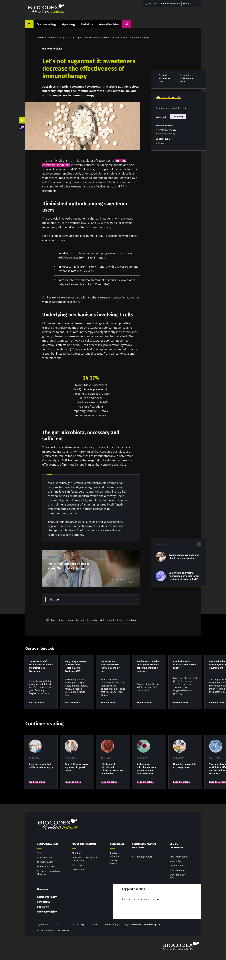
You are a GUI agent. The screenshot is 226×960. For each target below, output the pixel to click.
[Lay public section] (126, 24)
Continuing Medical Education (144, 845)
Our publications (47, 843)
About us (76, 852)
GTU (56, 924)
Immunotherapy (76, 620)
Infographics (176, 861)
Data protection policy (74, 924)
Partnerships (78, 869)
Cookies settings (111, 924)
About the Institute (170, 3)
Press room (77, 864)
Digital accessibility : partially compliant (143, 924)
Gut (102, 620)
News (161, 143)
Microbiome (131, 620)
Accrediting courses (142, 856)
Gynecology (68, 24)
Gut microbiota (114, 620)
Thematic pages (45, 861)
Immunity (92, 620)
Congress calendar (115, 854)
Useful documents (176, 845)
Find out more (36, 702)
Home (41, 37)
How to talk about (179, 856)
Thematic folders (45, 866)
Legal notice (42, 924)
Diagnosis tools (177, 865)
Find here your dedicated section (141, 899)
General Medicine (109, 24)
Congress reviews (115, 862)
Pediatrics (87, 24)
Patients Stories (178, 870)
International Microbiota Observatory (84, 859)
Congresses (117, 843)
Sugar (62, 620)
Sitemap (94, 924)
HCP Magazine (44, 857)
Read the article (37, 781)
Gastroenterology (46, 24)
